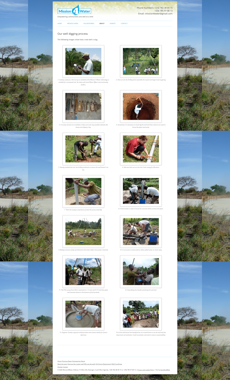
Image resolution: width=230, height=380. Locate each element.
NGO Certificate (117, 364)
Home (60, 23)
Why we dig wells (89, 364)
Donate (113, 23)
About (101, 23)
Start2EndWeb (165, 370)
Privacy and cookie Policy (145, 370)
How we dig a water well (76, 364)
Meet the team (62, 364)
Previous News (72, 23)
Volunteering (88, 23)
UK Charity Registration (103, 364)
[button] (86, 67)
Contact (124, 23)
